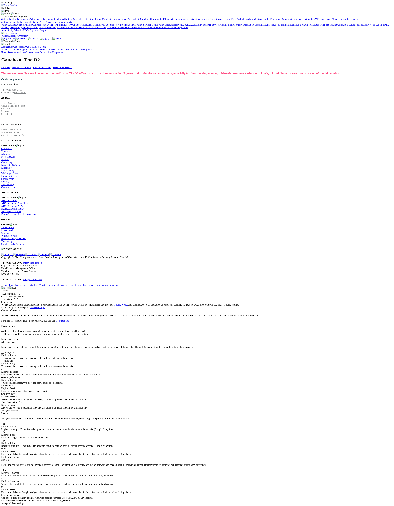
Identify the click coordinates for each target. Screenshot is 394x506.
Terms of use (7, 227)
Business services (211, 24)
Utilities (75, 24)
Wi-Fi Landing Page (379, 24)
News (228, 19)
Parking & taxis (72, 19)
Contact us (6, 148)
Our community (64, 22)
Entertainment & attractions (302, 19)
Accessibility (134, 19)
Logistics (20, 24)
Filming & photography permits (178, 19)
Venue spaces (7, 27)
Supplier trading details (12, 244)
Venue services (8, 24)
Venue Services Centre (147, 24)
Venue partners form (168, 24)
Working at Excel (9, 173)
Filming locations (22, 27)
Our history (6, 162)
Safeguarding (200, 19)
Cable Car (101, 19)
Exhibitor (5, 67)
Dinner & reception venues (344, 19)
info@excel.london (32, 262)
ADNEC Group (9, 200)
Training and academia (42, 27)
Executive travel (88, 19)
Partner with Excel (10, 176)
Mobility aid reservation (151, 19)
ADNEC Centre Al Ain (12, 206)
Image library (7, 170)
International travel (56, 19)
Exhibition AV (64, 24)
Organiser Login (38, 30)
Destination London (260, 19)
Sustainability (15, 22)
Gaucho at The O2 (62, 67)
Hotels (248, 19)
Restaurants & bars (279, 19)
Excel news (6, 167)
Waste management (126, 24)
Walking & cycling (37, 19)
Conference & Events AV (44, 24)
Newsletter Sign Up (10, 165)
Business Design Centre (12, 208)
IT (80, 24)
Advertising (87, 24)
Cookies (5, 233)
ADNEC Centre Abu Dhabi (14, 203)
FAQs (210, 19)
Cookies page (62, 320)
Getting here (7, 19)
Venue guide (121, 19)
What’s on (110, 19)
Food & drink (238, 19)
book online (20, 92)
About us (5, 154)
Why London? (60, 27)
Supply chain (7, 179)
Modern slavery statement (13, 238)
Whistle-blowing (9, 235)
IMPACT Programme (46, 22)
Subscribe (18, 30)
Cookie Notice (121, 304)
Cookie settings (37, 307)
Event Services (75, 27)
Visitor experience (91, 27)
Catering (97, 24)
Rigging (28, 24)
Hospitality (364, 24)
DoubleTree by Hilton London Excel (19, 214)
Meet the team (8, 156)
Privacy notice (8, 230)
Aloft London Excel (11, 211)
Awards (5, 159)
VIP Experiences (323, 19)
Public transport (20, 19)
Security (5, 181)
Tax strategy (7, 241)
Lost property (219, 19)
